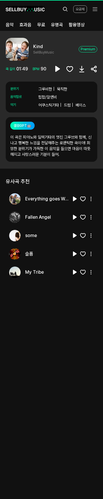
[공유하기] (93, 69)
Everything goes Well (47, 199)
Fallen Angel (38, 217)
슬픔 (29, 254)
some (31, 235)
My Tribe (34, 272)
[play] (57, 69)
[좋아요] (69, 69)
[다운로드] (81, 69)
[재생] (75, 199)
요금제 (80, 9)
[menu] (95, 9)
